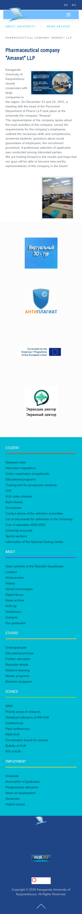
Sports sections (16, 536)
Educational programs (20, 479)
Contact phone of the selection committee (34, 513)
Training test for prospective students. (31, 485)
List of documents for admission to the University (39, 519)
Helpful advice (15, 804)
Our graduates (15, 623)
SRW (8, 706)
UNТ (8, 490)
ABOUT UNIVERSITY (20, 26)
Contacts (11, 617)
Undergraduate (15, 647)
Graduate (12, 776)
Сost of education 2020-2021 (25, 524)
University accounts (18, 530)
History (10, 583)
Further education (17, 658)
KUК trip (11, 606)
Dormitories (13, 507)
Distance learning (17, 670)
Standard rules (15, 462)
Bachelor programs (18, 681)
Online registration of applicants (27, 473)
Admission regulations (20, 468)
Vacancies (12, 798)
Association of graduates (22, 781)
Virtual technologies (19, 589)
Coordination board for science (26, 740)
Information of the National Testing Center (34, 541)
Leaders (11, 572)
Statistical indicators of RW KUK (27, 717)
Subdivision (13, 611)
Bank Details (14, 502)
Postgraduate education (21, 787)
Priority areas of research (22, 711)
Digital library (14, 594)
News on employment (20, 793)
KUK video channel (18, 496)
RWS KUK (12, 734)
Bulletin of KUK (15, 745)
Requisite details (16, 664)
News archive (58, 26)
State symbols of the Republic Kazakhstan (34, 566)
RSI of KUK (13, 751)
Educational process (19, 653)
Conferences (14, 723)
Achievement (14, 577)
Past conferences (17, 728)
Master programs (17, 676)
